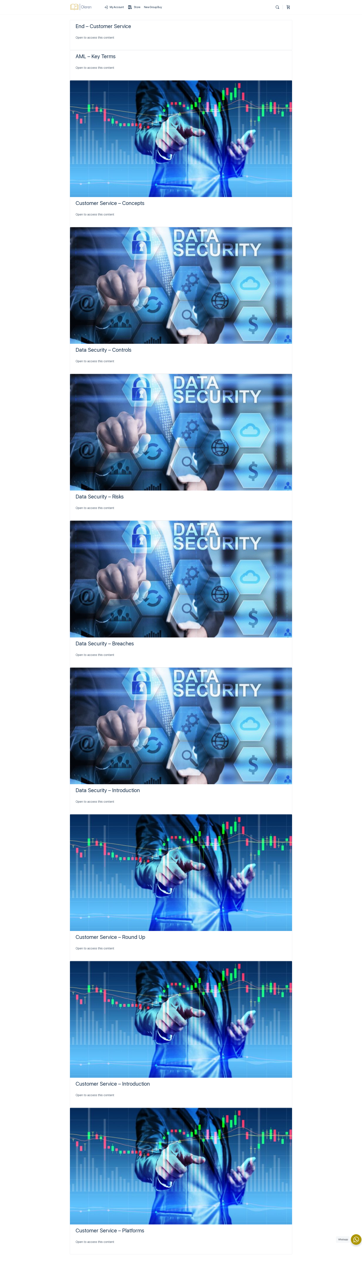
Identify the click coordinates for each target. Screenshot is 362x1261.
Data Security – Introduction (108, 790)
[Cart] (288, 7)
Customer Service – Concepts (110, 203)
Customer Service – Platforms (110, 1230)
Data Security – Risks (100, 496)
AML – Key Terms (96, 56)
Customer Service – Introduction (113, 1084)
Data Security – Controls (103, 350)
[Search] (277, 7)
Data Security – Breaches (105, 643)
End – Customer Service (103, 26)
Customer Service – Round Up (110, 937)
